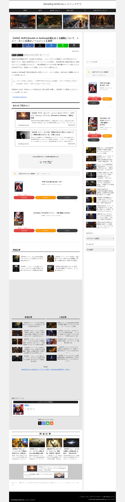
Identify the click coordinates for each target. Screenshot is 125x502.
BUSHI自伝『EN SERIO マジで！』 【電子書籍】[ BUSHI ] (52, 213)
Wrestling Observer (19, 97)
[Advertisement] (46, 299)
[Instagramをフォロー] (28, 409)
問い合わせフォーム (109, 496)
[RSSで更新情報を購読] (34, 409)
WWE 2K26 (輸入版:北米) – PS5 (52, 182)
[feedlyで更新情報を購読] (31, 409)
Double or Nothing (30, 55)
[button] (74, 45)
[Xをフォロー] (25, 409)
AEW (15, 55)
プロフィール (84, 496)
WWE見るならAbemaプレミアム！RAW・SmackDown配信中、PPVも (46, 369)
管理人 (27, 405)
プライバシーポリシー (96, 496)
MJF (38, 55)
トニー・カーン (45, 55)
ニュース (21, 55)
